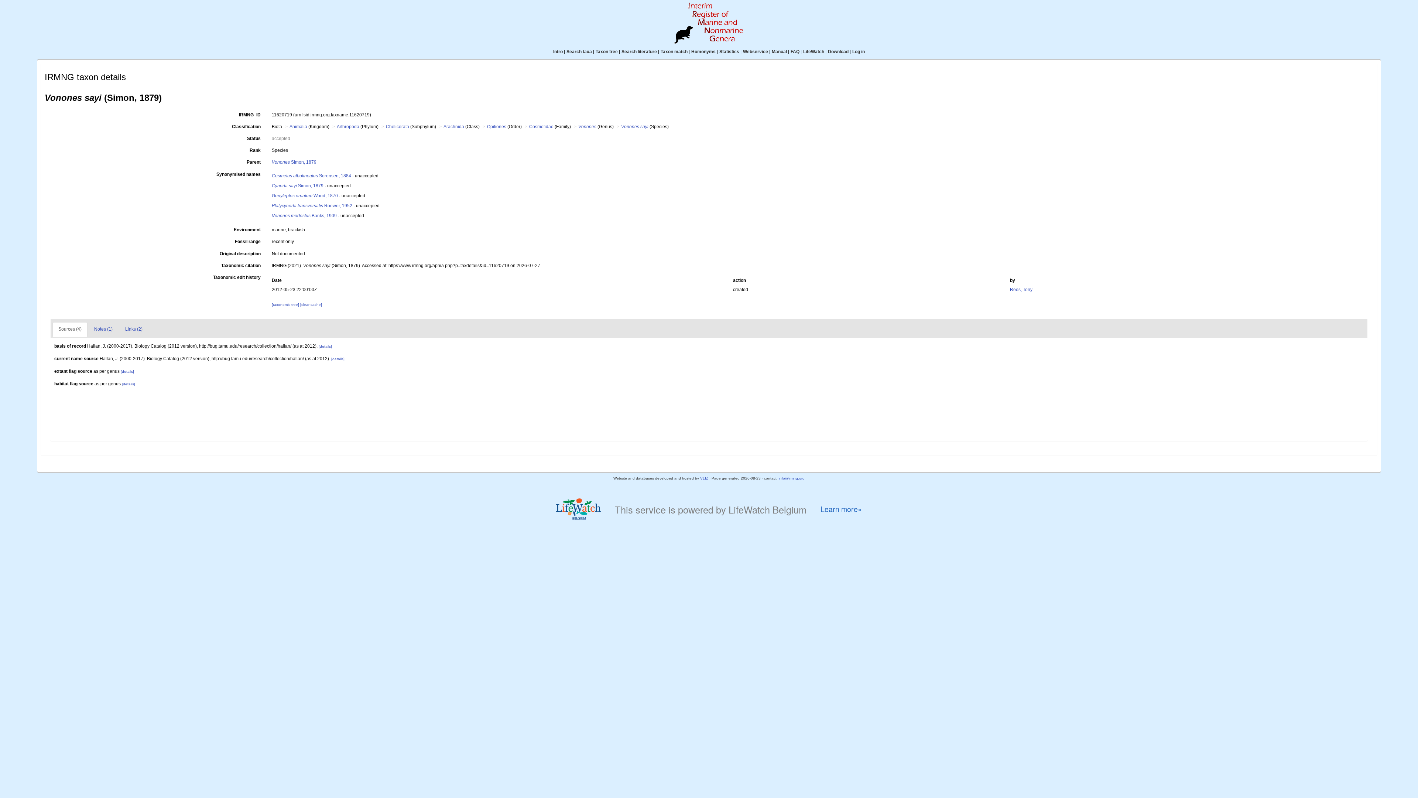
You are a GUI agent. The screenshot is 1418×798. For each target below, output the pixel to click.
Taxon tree (607, 51)
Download (838, 51)
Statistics (729, 51)
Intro (558, 51)
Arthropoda (348, 126)
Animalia (298, 126)
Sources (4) (70, 329)
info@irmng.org (792, 478)
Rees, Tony (1021, 289)
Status (254, 138)
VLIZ (704, 478)
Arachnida (453, 126)
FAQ (795, 51)
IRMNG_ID (250, 114)
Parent (254, 162)
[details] (325, 346)
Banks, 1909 (304, 215)
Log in (858, 51)
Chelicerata (397, 126)
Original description (240, 253)
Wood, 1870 (305, 195)
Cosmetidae (541, 126)
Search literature (639, 51)
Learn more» (841, 509)
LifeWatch (813, 51)
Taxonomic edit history (237, 277)
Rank (255, 150)
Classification (246, 126)
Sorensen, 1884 (311, 175)
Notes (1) (103, 329)
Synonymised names (238, 174)
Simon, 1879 (294, 162)
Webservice (755, 51)
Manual (779, 51)
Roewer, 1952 (312, 205)
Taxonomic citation (241, 265)
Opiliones (496, 126)
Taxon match (674, 51)
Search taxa (579, 51)
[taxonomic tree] (286, 305)
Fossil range (248, 241)
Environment (247, 229)
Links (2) (134, 329)
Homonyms (703, 51)
